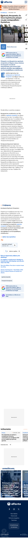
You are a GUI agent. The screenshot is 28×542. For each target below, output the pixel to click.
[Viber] (26, 39)
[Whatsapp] (26, 44)
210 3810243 (14, 527)
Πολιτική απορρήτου (14, 518)
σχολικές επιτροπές (11, 115)
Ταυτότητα (14, 520)
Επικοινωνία (14, 515)
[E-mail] (26, 48)
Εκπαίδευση (4, 12)
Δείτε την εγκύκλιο (9, 237)
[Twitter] (26, 30)
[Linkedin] (26, 34)
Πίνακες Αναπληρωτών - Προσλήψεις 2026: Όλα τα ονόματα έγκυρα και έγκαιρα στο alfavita (12, 271)
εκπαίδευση (8, 468)
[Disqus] (14, 320)
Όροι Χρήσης (14, 513)
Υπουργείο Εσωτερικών (7, 280)
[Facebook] (26, 25)
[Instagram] (14, 509)
